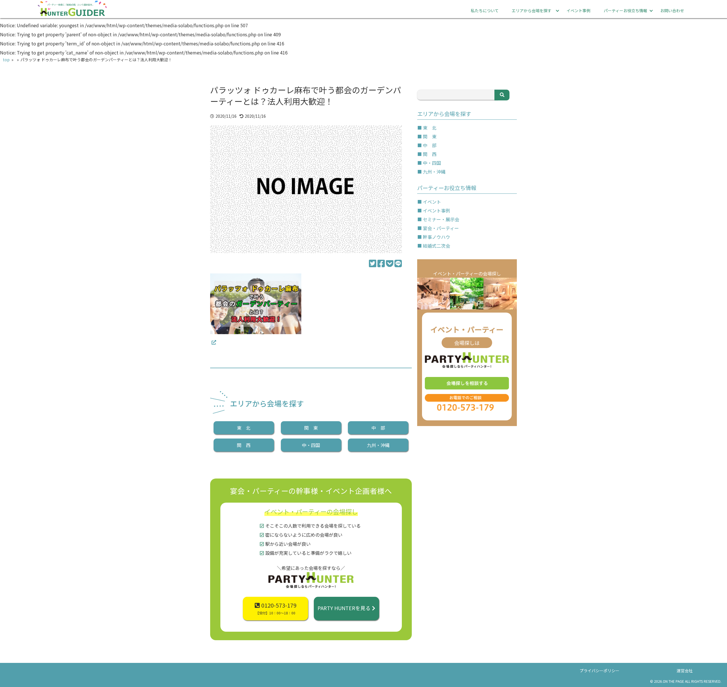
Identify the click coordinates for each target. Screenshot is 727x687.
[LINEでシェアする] (398, 263)
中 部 (378, 427)
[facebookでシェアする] (381, 263)
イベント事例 (578, 10)
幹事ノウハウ (436, 236)
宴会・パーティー (441, 228)
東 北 (243, 427)
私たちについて (485, 10)
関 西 (243, 445)
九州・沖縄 (378, 445)
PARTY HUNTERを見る (344, 608)
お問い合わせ (672, 10)
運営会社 (685, 671)
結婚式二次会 (436, 245)
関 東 (311, 427)
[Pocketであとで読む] (389, 263)
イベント (432, 201)
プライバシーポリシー (599, 671)
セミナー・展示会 (441, 219)
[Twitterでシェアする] (372, 263)
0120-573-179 (276, 608)
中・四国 (311, 445)
